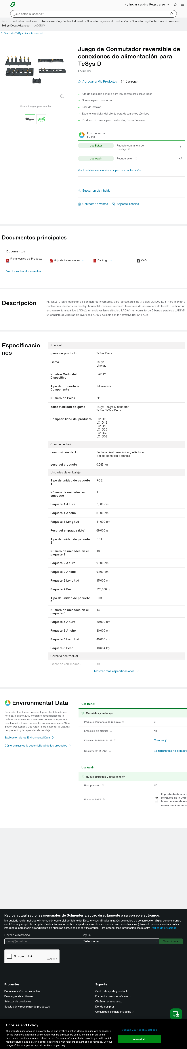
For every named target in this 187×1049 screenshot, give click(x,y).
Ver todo (23, 33)
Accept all (139, 1039)
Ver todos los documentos (23, 271)
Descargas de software (18, 996)
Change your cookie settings (139, 1030)
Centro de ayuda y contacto (112, 991)
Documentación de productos (22, 991)
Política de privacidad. (164, 927)
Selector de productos (17, 1001)
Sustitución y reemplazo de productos (27, 1006)
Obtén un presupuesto (108, 1001)
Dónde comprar (104, 1006)
